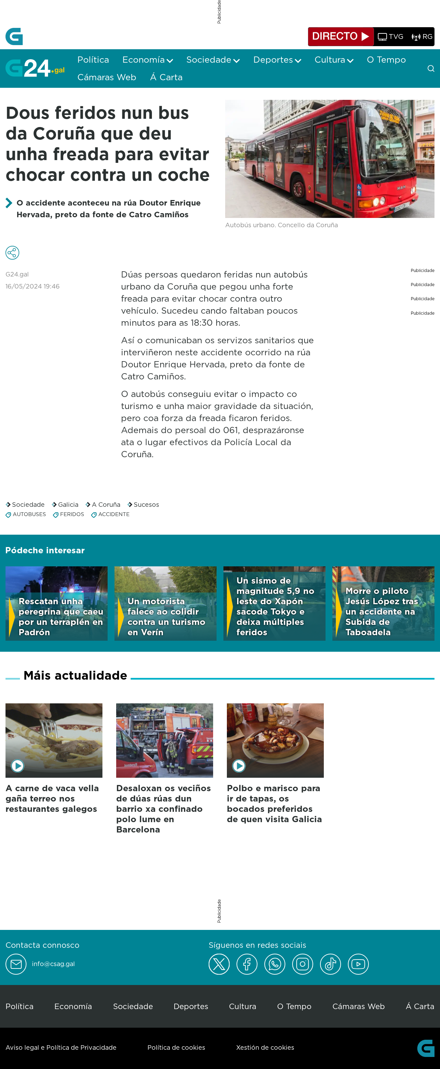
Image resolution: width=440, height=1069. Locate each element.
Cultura (242, 1006)
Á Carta (420, 1006)
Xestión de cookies (265, 1047)
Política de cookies (176, 1047)
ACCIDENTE (114, 514)
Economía (73, 1006)
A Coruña (106, 504)
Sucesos (146, 504)
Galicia (68, 504)
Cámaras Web (358, 1006)
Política (20, 1006)
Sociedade (28, 504)
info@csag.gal (53, 964)
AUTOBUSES (29, 514)
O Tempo (294, 1006)
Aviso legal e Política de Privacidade (61, 1047)
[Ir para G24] (35, 67)
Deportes (191, 1006)
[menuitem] (93, 59)
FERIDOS (72, 514)
